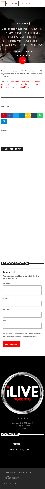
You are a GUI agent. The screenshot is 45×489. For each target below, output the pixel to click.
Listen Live (31, 3)
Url (4, 321)
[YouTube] (4, 484)
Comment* (7, 283)
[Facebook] (15, 484)
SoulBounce (25, 87)
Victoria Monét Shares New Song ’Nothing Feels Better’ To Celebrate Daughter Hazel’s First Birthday (21, 84)
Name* (6, 299)
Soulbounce (22, 23)
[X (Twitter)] (7, 484)
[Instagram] (13, 484)
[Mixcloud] (10, 484)
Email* (6, 310)
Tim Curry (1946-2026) (14, 189)
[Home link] (3, 3)
